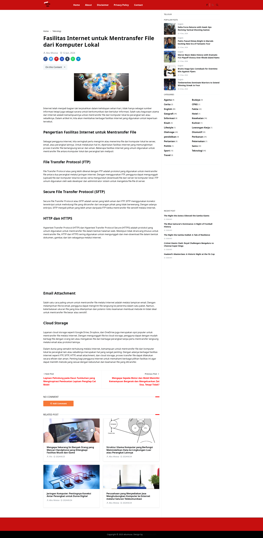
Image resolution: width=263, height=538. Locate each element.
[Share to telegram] (78, 59)
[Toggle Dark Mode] (212, 5)
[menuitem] (76, 5)
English (180, 24)
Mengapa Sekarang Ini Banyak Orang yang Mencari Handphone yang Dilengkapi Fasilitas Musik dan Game (70, 450)
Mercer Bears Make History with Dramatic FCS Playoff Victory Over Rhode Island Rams (198, 56)
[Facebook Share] (45, 59)
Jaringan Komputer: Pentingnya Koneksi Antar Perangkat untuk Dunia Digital (69, 495)
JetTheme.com (149, 534)
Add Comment (60, 403)
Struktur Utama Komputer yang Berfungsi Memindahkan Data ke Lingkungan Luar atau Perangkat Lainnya (129, 450)
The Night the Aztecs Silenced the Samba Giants (186, 215)
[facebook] (207, 5)
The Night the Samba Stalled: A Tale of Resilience (187, 235)
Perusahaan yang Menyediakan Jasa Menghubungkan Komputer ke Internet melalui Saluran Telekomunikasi (128, 496)
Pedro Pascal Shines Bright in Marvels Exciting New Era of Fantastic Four (195, 42)
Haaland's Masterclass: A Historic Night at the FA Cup (189, 254)
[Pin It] (56, 59)
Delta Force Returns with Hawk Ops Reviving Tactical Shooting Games (194, 28)
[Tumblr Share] (67, 59)
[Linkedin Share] (62, 59)
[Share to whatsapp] (73, 59)
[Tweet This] (51, 59)
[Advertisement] (93, 19)
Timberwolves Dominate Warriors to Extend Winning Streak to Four (198, 84)
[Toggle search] (217, 4)
